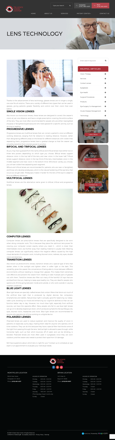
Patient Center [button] (83, 13)
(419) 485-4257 (84, 6)
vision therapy (85, 74)
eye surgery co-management (90, 106)
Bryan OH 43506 (62, 378)
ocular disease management (90, 111)
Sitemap (47, 434)
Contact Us (104, 13)
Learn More (93, 134)
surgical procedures (87, 97)
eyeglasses (84, 88)
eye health (84, 92)
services (83, 78)
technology (84, 116)
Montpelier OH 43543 (13, 378)
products (83, 102)
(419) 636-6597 (102, 6)
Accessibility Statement (28, 434)
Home (33, 13)
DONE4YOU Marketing (13, 434)
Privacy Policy (39, 434)
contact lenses (85, 83)
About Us (48, 13)
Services (64, 13)
